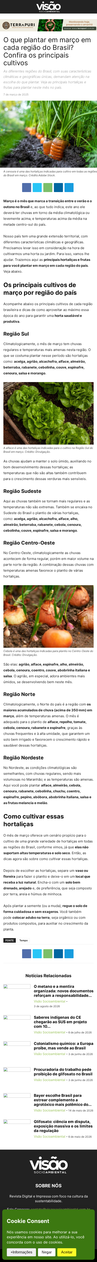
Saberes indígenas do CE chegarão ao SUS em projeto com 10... (60, 1022)
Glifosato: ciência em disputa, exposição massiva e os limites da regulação (63, 1126)
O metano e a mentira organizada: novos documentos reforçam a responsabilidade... (64, 991)
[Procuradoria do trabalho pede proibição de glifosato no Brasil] (16, 1077)
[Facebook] (26, 187)
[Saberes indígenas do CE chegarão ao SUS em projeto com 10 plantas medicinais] (16, 1025)
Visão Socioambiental (49, 1001)
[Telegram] (69, 187)
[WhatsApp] (47, 187)
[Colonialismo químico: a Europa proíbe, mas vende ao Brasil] (16, 1051)
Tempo (23, 940)
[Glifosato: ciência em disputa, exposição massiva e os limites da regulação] (16, 1129)
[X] (37, 187)
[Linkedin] (58, 187)
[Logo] (49, 1172)
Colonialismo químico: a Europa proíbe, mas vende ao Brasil (63, 1045)
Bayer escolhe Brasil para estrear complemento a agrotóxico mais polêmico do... (63, 1100)
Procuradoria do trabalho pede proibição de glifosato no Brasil (63, 1071)
